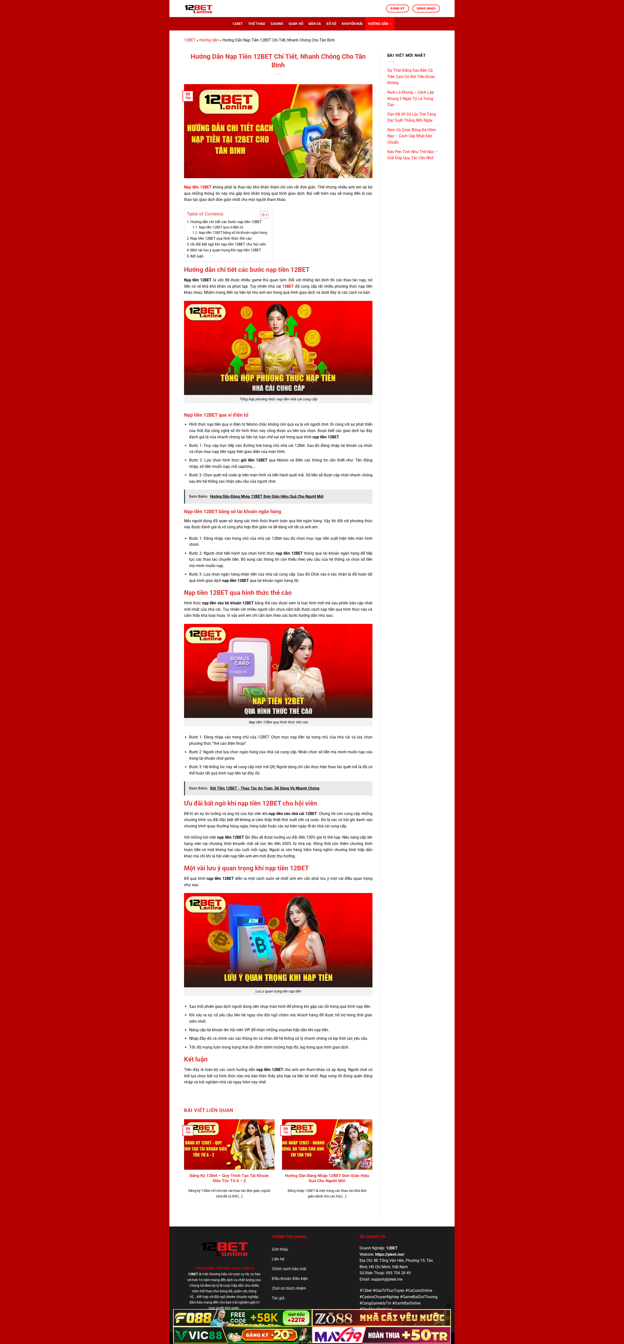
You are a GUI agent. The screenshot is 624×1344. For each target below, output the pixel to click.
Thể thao (256, 24)
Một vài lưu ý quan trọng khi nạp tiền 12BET (225, 250)
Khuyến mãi (352, 24)
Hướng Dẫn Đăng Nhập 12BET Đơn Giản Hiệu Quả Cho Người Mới (327, 1178)
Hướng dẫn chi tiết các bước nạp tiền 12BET (226, 222)
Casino (277, 24)
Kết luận (197, 256)
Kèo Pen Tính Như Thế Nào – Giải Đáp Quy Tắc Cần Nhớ (412, 154)
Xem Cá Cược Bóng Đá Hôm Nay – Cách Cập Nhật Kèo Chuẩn (411, 136)
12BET (237, 24)
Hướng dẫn (378, 24)
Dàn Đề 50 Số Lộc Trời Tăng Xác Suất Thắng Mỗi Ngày (411, 117)
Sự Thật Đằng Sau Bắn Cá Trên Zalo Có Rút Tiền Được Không (411, 76)
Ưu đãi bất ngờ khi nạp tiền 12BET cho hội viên (228, 244)
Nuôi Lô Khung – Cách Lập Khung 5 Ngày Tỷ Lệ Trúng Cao (410, 98)
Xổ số (331, 24)
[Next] (365, 1156)
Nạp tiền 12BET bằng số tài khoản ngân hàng (233, 233)
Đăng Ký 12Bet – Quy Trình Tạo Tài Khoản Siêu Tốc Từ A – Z (229, 1178)
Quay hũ (296, 24)
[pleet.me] (208, 8)
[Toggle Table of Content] (261, 215)
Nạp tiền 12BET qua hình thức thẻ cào (221, 238)
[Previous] (190, 1156)
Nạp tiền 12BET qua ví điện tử (221, 227)
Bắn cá (315, 24)
